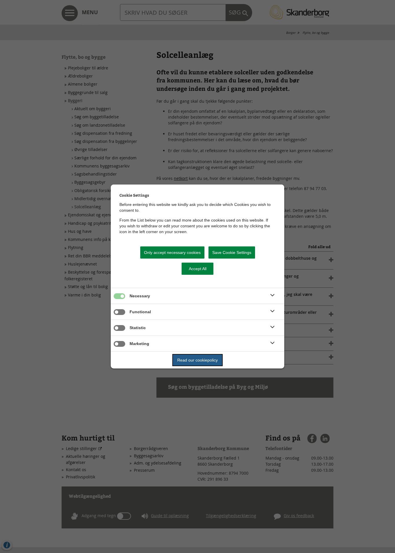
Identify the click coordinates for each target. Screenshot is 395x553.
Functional (140, 311)
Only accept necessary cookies (172, 252)
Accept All (197, 268)
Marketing (139, 343)
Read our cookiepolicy (197, 360)
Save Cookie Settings (231, 252)
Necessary (140, 296)
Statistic (138, 327)
